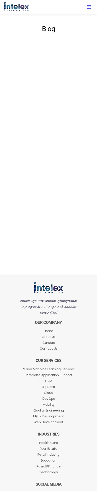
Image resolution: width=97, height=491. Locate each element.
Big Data (48, 387)
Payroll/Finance (49, 466)
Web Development (48, 422)
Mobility (49, 404)
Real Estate (48, 448)
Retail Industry (48, 454)
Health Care (48, 442)
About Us (48, 337)
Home (48, 331)
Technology (48, 472)
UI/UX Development (48, 416)
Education (48, 460)
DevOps (48, 398)
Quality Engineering (48, 410)
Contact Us (49, 348)
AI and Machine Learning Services (48, 369)
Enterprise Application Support (48, 375)
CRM (48, 381)
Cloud (48, 392)
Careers (48, 342)
